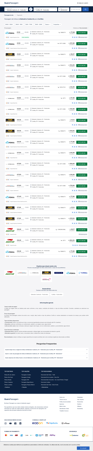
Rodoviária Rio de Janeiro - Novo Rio (50, 377)
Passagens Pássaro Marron (28, 384)
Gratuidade (80, 397)
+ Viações (24, 387)
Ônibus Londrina (8, 384)
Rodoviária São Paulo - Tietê (48, 374)
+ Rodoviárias (44, 387)
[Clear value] (67, 9)
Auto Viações (80, 399)
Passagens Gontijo (26, 377)
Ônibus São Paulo (8, 377)
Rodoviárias (80, 401)
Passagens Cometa (26, 374)
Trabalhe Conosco (64, 410)
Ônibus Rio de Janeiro (9, 374)
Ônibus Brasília (7, 379)
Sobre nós (62, 397)
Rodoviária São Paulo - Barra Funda (49, 384)
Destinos (79, 404)
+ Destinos (7, 387)
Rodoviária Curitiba (45, 382)
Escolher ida (82, 32)
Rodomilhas (80, 408)
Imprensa (62, 404)
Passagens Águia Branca (27, 382)
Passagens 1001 (25, 379)
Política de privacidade (65, 401)
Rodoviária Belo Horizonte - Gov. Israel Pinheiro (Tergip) (54, 379)
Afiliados (79, 406)
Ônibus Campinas (8, 382)
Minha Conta (63, 406)
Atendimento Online (64, 408)
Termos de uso (63, 399)
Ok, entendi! (83, 448)
